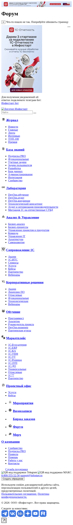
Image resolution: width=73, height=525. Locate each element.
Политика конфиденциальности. (25, 495)
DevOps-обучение (18, 194)
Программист (16, 318)
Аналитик (14, 321)
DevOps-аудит (16, 197)
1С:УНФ (13, 353)
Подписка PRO (17, 156)
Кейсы (12, 268)
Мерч (17, 435)
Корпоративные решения (24, 282)
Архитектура (15, 239)
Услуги (12, 265)
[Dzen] (28, 516)
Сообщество (15, 180)
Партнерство (15, 271)
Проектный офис (18, 386)
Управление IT (16, 236)
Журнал (12, 120)
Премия (12, 142)
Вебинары (14, 274)
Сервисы (13, 262)
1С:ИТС (13, 259)
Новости (13, 126)
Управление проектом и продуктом (28, 230)
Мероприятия (23, 403)
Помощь (13, 457)
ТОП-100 (13, 138)
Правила (13, 454)
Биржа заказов (24, 419)
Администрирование (20, 174)
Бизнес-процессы (18, 227)
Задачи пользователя (20, 165)
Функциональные (18, 159)
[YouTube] (36, 516)
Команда (13, 233)
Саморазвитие (16, 242)
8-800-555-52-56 (10, 475)
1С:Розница (15, 360)
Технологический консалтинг (25, 203)
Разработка (14, 168)
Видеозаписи (22, 411)
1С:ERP (12, 347)
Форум (18, 427)
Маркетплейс (16, 338)
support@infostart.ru (31, 475)
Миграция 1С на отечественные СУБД (30, 210)
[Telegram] (5, 516)
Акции (12, 256)
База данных (15, 171)
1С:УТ (12, 356)
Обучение (13, 312)
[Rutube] (43, 516)
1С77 (11, 375)
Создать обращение (13, 479)
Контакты (14, 463)
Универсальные (17, 369)
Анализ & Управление (22, 217)
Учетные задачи (17, 162)
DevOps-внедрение (19, 200)
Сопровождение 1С (20, 250)
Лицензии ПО (16, 292)
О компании (10, 441)
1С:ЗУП (12, 363)
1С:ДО (12, 366)
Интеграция (15, 177)
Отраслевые (15, 295)
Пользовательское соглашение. (19, 493)
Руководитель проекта (21, 324)
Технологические (18, 301)
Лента (11, 132)
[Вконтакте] (13, 516)
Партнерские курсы (19, 330)
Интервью (14, 135)
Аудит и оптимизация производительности (33, 206)
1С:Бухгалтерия (17, 344)
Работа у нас (15, 460)
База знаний (15, 149)
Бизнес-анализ (16, 224)
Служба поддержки (16, 469)
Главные (13, 129)
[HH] (20, 516)
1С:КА (12, 350)
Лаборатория (16, 188)
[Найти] (34, 113)
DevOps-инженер (18, 327)
